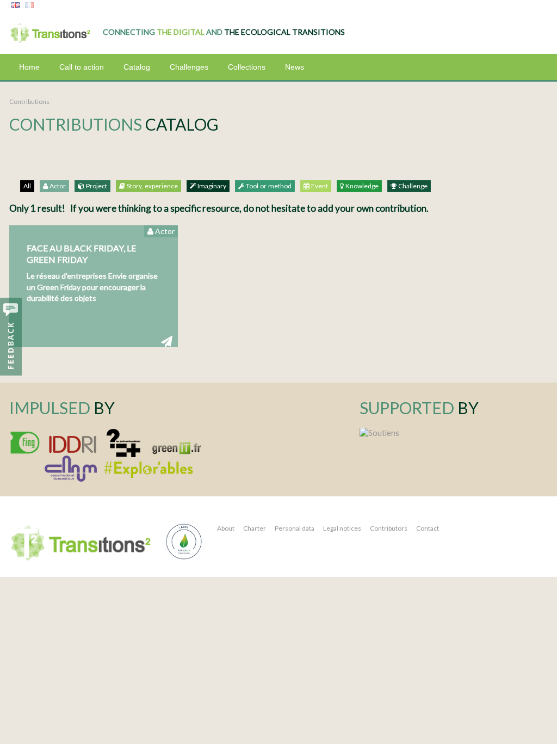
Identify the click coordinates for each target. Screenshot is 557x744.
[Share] (166, 341)
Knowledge (361, 186)
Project (95, 186)
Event (319, 186)
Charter (254, 528)
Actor (57, 186)
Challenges (189, 67)
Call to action (81, 67)
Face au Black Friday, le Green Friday (81, 254)
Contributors (388, 528)
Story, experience (151, 186)
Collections (246, 67)
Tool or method (268, 186)
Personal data (294, 528)
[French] (29, 5)
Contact (427, 528)
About (225, 528)
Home (29, 67)
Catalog (136, 67)
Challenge (412, 186)
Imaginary (211, 186)
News (294, 67)
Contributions (29, 101)
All (27, 186)
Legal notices (342, 528)
